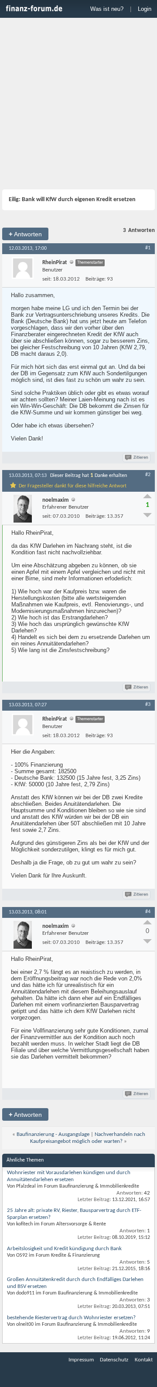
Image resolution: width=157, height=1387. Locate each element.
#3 (147, 704)
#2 (147, 474)
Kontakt (144, 1360)
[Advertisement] (78, 104)
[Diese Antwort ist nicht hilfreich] (147, 515)
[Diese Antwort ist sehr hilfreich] (147, 496)
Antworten (25, 234)
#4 (147, 911)
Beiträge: (95, 279)
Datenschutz (114, 1360)
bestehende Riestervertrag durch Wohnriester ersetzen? (71, 1318)
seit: (46, 279)
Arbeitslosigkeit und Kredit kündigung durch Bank (64, 1248)
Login (144, 9)
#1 (147, 248)
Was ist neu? (106, 9)
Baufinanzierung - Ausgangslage (53, 1134)
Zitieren (140, 457)
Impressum (81, 1360)
